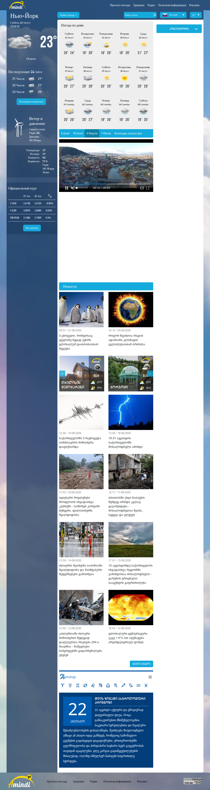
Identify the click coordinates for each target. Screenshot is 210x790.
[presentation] (62, 373)
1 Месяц (106, 133)
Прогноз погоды (120, 5)
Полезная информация (117, 781)
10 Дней (78, 133)
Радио (151, 5)
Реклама (194, 5)
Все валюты (32, 227)
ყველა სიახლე (141, 663)
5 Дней (65, 133)
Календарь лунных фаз (128, 133)
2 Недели (92, 133)
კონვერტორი (179, 29)
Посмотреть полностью (31, 101)
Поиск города (67, 15)
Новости (70, 286)
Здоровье (138, 5)
